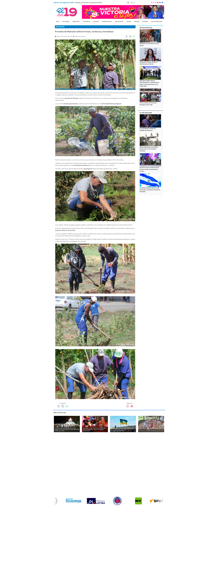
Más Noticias (59, 412)
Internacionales (107, 21)
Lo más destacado (146, 113)
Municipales (76, 21)
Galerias (136, 21)
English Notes (119, 21)
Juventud (145, 21)
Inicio (57, 21)
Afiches (129, 21)
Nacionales (66, 21)
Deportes (96, 21)
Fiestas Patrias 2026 (156, 21)
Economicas (86, 21)
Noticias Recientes (146, 28)
